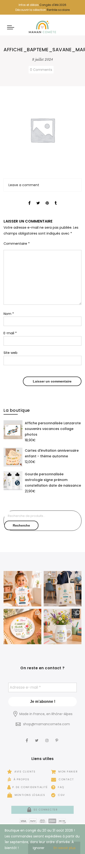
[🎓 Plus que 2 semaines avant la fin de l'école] (62, 626)
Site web (10, 352)
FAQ (60, 787)
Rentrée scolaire (58, 10)
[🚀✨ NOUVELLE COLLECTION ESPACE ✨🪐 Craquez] (62, 588)
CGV (61, 795)
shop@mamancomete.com (46, 724)
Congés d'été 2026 (52, 5)
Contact (66, 779)
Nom (9, 313)
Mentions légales (29, 795)
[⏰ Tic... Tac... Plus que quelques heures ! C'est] (22, 626)
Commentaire (17, 243)
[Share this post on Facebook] (29, 199)
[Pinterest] (57, 737)
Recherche (21, 525)
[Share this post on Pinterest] (47, 199)
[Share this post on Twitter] (38, 199)
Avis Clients (24, 771)
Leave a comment (23, 185)
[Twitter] (37, 737)
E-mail (10, 333)
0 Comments (41, 69)
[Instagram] (47, 737)
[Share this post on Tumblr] (56, 199)
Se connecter (45, 809)
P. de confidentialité (30, 787)
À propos (21, 779)
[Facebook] (27, 737)
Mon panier (67, 771)
